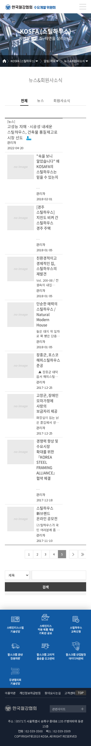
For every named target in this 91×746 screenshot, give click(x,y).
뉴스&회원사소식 (74, 61)
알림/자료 (50, 61)
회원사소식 (61, 100)
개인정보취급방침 (30, 693)
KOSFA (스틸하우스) (23, 61)
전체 (24, 100)
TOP (81, 693)
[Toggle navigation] (82, 6)
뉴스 (40, 100)
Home (6, 61)
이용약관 (10, 693)
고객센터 (70, 693)
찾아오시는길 (53, 693)
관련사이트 (59, 709)
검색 (45, 586)
